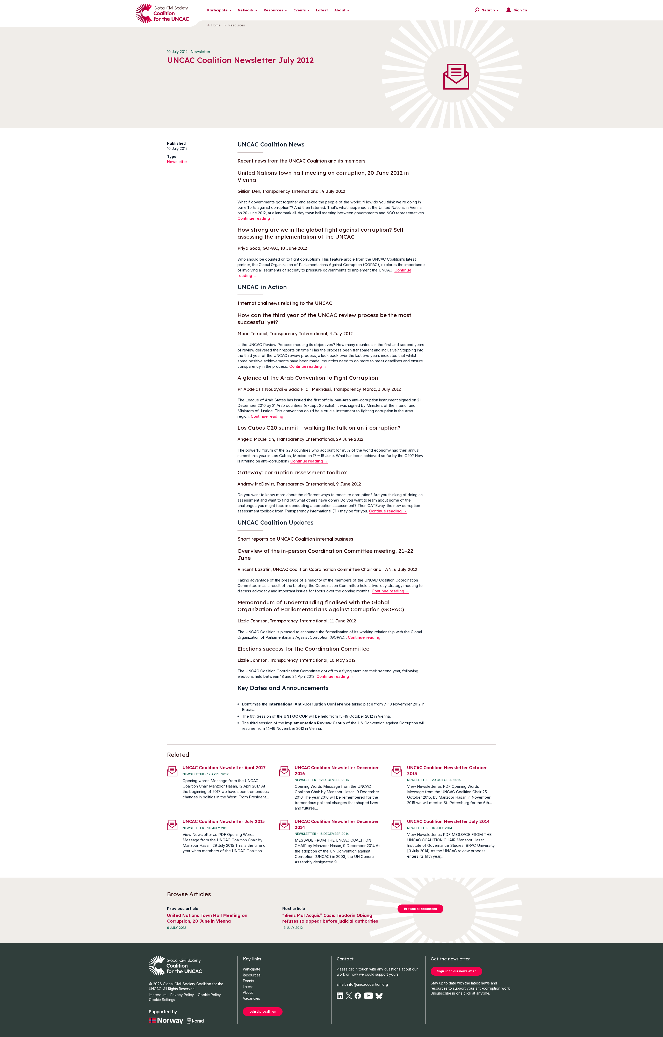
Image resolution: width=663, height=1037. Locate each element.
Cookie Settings (162, 1000)
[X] (349, 995)
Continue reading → (256, 218)
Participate (217, 10)
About (339, 10)
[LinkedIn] (340, 995)
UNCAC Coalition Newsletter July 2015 (224, 821)
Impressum (158, 995)
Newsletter (177, 161)
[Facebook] (358, 995)
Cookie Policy (209, 995)
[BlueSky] (379, 995)
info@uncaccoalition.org (367, 984)
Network (246, 10)
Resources (273, 10)
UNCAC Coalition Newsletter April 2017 (224, 767)
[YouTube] (368, 995)
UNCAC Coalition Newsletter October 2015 (447, 770)
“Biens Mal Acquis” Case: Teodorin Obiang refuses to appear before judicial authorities (330, 918)
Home (216, 25)
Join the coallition (262, 1011)
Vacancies (251, 998)
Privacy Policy (182, 995)
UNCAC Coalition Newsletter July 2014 (448, 821)
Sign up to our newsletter (456, 971)
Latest (322, 10)
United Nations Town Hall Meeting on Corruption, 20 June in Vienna (207, 918)
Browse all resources (420, 909)
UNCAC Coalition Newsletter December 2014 (337, 824)
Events (299, 10)
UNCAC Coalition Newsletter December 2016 (337, 770)
